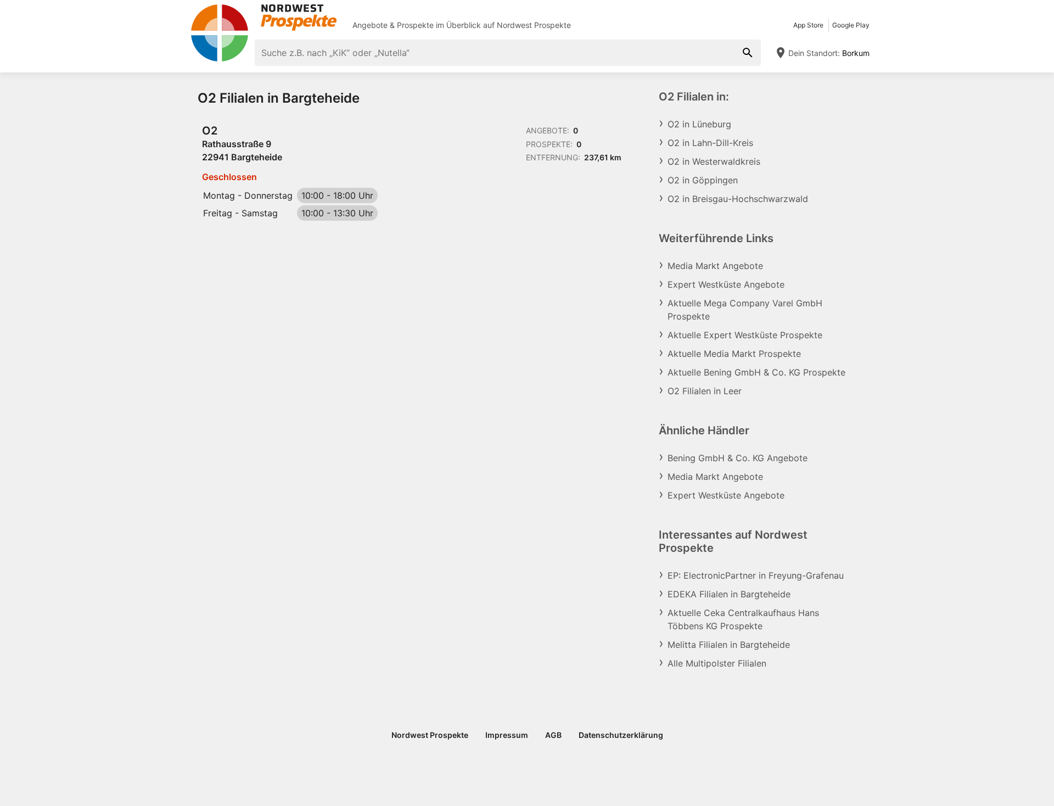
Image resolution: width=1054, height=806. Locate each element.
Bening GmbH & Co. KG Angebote (738, 457)
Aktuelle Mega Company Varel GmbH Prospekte (745, 310)
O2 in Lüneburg (699, 124)
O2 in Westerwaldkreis (714, 161)
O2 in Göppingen (703, 180)
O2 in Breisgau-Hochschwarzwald (738, 198)
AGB (553, 735)
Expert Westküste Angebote (726, 284)
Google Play (851, 25)
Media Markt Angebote (715, 265)
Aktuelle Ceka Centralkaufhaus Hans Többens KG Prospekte (743, 619)
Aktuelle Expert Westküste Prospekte (745, 334)
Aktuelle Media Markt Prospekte (734, 353)
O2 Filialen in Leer (705, 390)
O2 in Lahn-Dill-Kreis (710, 142)
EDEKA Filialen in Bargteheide (729, 594)
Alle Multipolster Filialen (717, 663)
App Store (808, 25)
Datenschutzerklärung (621, 735)
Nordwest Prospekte (534, 25)
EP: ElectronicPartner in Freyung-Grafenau (756, 575)
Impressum (506, 735)
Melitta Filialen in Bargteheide (729, 644)
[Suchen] (748, 53)
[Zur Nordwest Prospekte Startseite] (263, 17)
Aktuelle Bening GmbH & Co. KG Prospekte (756, 372)
